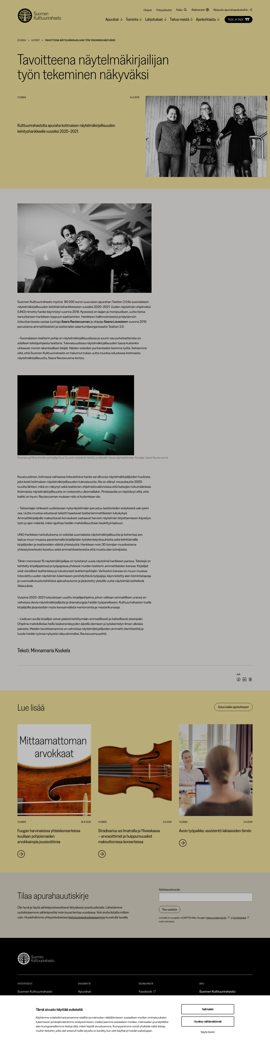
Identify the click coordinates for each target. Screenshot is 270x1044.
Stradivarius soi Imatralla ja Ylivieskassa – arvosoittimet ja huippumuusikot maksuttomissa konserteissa (129, 836)
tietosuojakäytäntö (216, 917)
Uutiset (35, 40)
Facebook (145, 991)
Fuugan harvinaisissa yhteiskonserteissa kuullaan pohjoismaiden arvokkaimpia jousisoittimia (48, 836)
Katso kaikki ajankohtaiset (233, 707)
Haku (179, 10)
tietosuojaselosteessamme (86, 917)
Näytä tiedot (208, 1032)
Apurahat (84, 991)
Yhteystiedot (164, 10)
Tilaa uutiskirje (169, 909)
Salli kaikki (207, 1009)
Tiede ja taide (236, 19)
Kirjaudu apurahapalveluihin (231, 10)
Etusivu (21, 40)
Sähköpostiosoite (169, 889)
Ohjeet (147, 10)
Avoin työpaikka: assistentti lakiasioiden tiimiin (215, 830)
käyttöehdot (239, 917)
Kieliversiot (198, 10)
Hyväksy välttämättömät (208, 1021)
